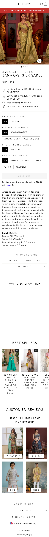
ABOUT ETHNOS (24, 504)
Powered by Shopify (24, 535)
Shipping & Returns (24, 255)
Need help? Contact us (24, 261)
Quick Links (24, 510)
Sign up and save (24, 517)
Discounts (25, 266)
